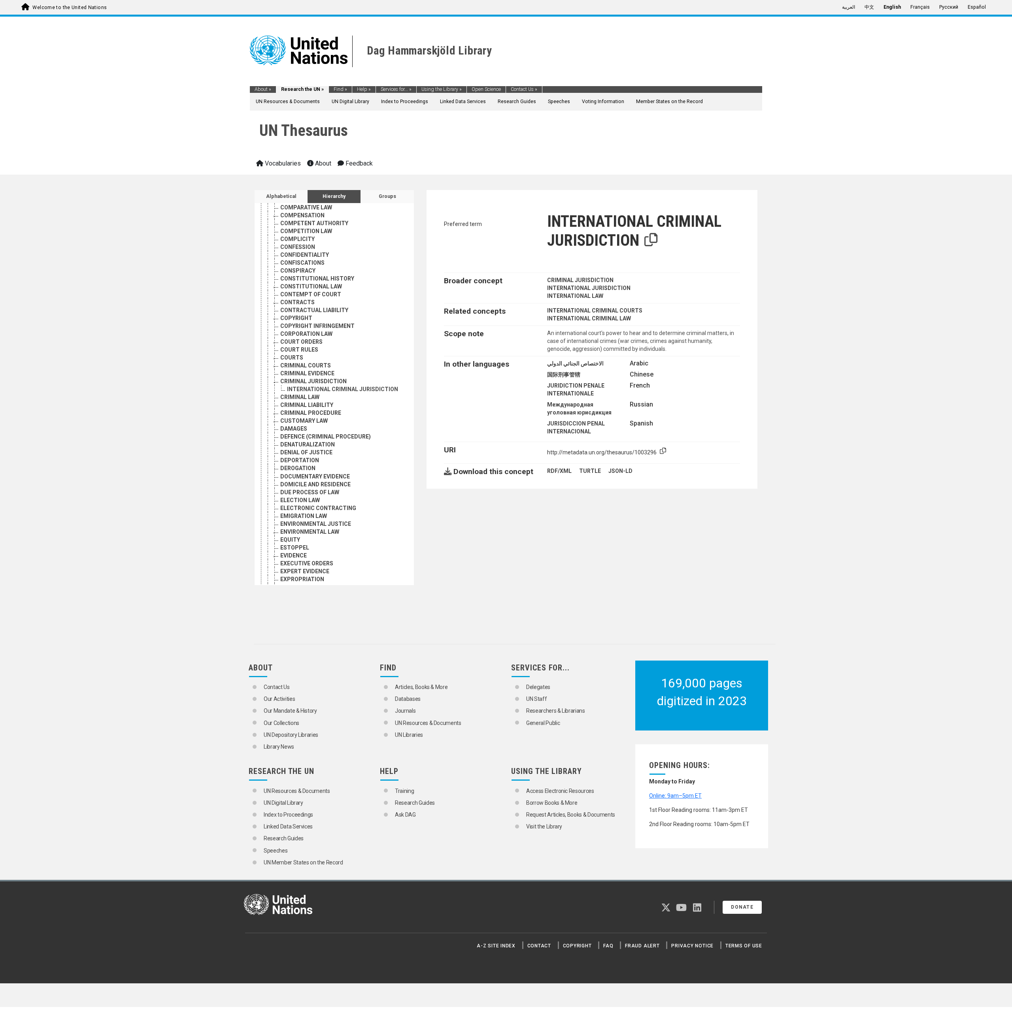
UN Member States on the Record (303, 862)
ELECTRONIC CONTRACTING (318, 508)
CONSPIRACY (297, 270)
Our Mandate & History (290, 711)
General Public (543, 723)
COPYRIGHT (296, 318)
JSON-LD (620, 471)
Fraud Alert (642, 946)
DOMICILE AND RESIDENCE (315, 484)
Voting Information (603, 101)
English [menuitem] (892, 7)
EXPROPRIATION (302, 579)
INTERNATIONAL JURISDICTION (589, 288)
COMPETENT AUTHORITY (314, 223)
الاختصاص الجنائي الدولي (575, 363)
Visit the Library (544, 826)
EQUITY (290, 540)
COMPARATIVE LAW (306, 207)
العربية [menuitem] (848, 7)
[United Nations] (298, 50)
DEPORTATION (299, 460)
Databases (408, 699)
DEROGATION (297, 468)
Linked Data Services (463, 101)
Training (404, 791)
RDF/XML (559, 471)
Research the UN (302, 89)
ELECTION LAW (300, 500)
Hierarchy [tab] (334, 196)
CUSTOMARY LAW (304, 421)
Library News (279, 747)
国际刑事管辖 (563, 374)
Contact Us (524, 89)
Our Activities (279, 699)
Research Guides (517, 101)
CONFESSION (297, 247)
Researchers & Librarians (555, 711)
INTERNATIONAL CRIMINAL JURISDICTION (342, 389)
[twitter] (666, 909)
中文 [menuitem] (869, 7)
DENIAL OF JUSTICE (306, 452)
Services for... (396, 89)
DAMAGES (293, 428)
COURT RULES (299, 349)
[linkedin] (697, 909)
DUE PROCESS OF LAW (309, 492)
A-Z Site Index (496, 946)
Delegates (538, 687)
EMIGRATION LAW (303, 516)
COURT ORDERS (301, 342)
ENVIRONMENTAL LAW (309, 532)
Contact (539, 946)
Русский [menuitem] (948, 7)
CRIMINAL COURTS (305, 365)
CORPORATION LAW (306, 334)
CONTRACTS (297, 302)
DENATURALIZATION (307, 444)
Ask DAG (405, 814)
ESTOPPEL (294, 547)
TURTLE (590, 471)
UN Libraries (409, 735)
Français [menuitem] (920, 7)
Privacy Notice (692, 946)
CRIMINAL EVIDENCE (307, 373)
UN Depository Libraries (291, 735)
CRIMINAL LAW (299, 397)
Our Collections (281, 723)
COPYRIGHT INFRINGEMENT (317, 326)
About (263, 89)
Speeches (559, 101)
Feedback (358, 163)
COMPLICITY (297, 239)
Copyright (577, 946)
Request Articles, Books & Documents (570, 814)
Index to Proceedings (404, 101)
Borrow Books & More (551, 803)
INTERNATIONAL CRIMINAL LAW (589, 318)
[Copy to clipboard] (651, 240)
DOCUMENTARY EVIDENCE (315, 476)
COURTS (291, 357)
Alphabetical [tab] (281, 196)
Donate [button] (742, 907)
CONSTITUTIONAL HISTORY (317, 278)
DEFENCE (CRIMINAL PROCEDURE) (325, 436)
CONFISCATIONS (302, 263)
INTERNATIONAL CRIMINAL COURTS (594, 310)
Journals (405, 711)
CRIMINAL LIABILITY (306, 405)
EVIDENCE (293, 555)
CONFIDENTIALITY (304, 255)
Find (340, 89)
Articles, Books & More (421, 687)
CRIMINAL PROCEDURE (310, 413)
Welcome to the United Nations (69, 7)
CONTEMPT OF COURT (310, 294)
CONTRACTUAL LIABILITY (314, 310)
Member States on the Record (669, 101)
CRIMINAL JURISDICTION (313, 381)
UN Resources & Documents (288, 101)
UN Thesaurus (303, 130)
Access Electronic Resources (560, 791)
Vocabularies (282, 163)
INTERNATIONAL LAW (575, 296)
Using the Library (441, 89)
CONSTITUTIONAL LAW (311, 286)
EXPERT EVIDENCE (304, 571)
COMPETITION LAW (306, 231)
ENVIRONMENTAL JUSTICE (315, 524)
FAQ (608, 946)
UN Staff (536, 699)
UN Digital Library (350, 101)
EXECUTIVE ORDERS (306, 563)
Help (364, 89)
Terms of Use (743, 946)
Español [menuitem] (977, 7)
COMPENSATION (302, 215)
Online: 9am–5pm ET (675, 796)
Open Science (486, 89)
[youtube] (681, 909)
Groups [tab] (387, 196)
